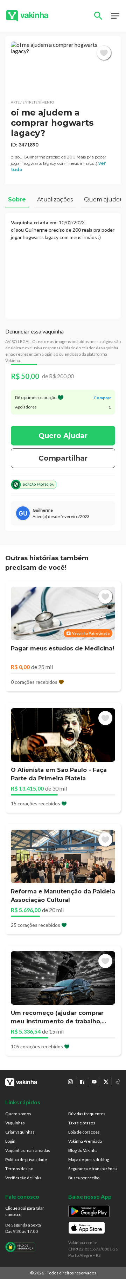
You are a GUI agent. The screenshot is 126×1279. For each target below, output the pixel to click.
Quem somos (18, 1113)
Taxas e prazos (81, 1122)
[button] (63, 68)
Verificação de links (23, 1177)
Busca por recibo (83, 1177)
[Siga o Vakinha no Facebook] (82, 1082)
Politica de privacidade (26, 1159)
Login (10, 1141)
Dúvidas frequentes (86, 1113)
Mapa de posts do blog (88, 1159)
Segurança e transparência (93, 1168)
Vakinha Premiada (85, 1141)
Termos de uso (19, 1168)
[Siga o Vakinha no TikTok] (118, 1082)
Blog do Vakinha (83, 1150)
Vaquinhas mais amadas (27, 1150)
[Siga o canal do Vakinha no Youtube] (94, 1082)
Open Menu (115, 15)
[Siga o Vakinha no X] (106, 1082)
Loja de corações (84, 1132)
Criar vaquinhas (20, 1132)
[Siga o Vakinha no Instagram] (70, 1082)
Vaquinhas (15, 1122)
